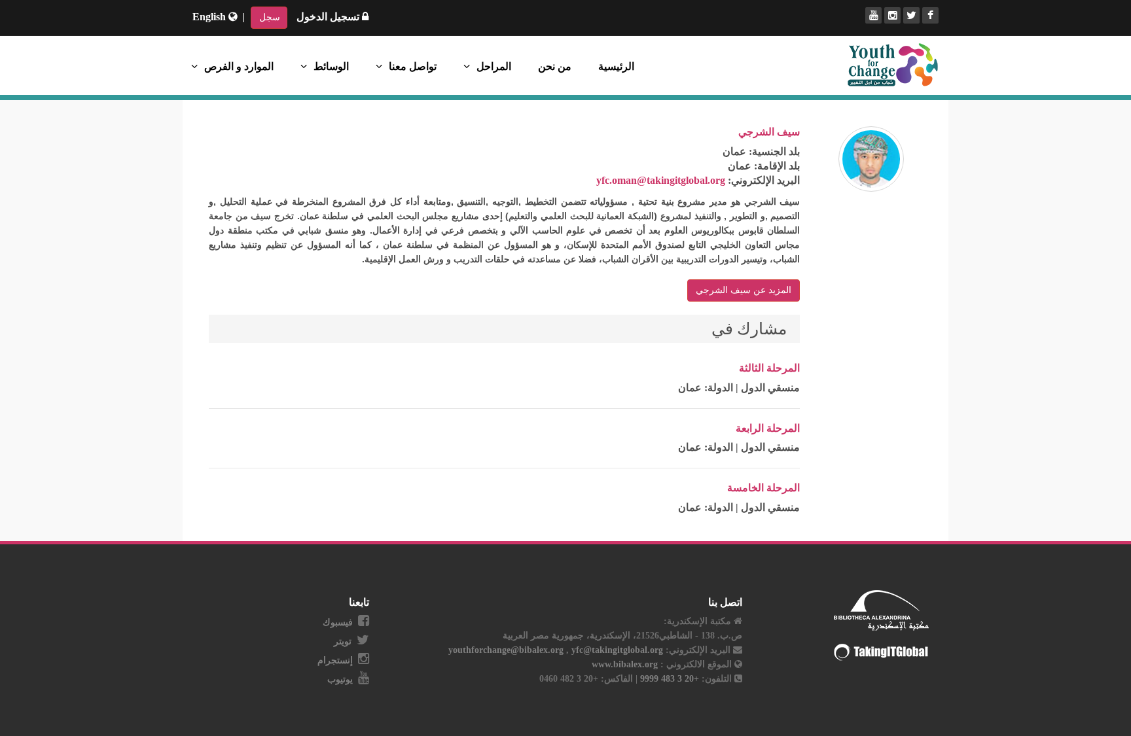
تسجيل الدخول (329, 16)
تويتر (342, 641)
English (210, 16)
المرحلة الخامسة (763, 487)
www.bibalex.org (625, 664)
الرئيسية (616, 66)
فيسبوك (338, 622)
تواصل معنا (413, 66)
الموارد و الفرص (239, 66)
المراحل (493, 66)
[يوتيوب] (873, 15)
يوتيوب (340, 679)
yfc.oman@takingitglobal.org (660, 180)
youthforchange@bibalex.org (506, 650)
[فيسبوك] (930, 15)
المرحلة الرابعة (768, 428)
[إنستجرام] (892, 15)
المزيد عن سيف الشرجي (743, 290)
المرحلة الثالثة (769, 368)
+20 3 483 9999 (668, 679)
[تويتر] (911, 15)
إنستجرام (335, 660)
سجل (269, 17)
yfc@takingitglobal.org (617, 650)
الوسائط (331, 66)
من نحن (554, 66)
